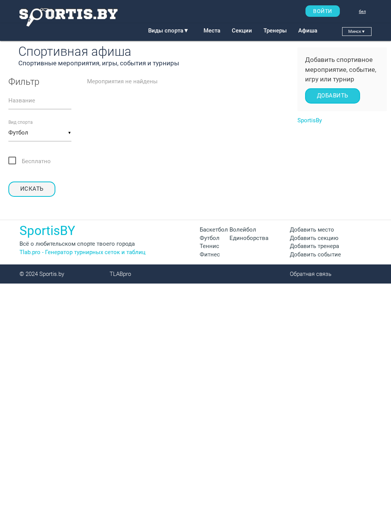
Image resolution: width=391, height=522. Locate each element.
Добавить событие (315, 254)
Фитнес (210, 254)
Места (212, 31)
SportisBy (309, 120)
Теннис (209, 246)
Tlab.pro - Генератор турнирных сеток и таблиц (82, 252)
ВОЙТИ (322, 11)
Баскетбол (214, 230)
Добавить (332, 95)
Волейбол (242, 230)
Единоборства (248, 238)
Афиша (307, 31)
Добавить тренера (314, 246)
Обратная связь (310, 274)
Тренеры (275, 31)
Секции (242, 31)
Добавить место (312, 230)
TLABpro (120, 274)
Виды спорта (168, 31)
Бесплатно (36, 161)
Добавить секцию (314, 238)
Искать (32, 189)
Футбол (210, 238)
